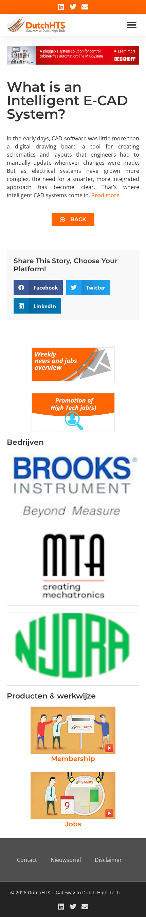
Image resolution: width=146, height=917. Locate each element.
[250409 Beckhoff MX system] (73, 62)
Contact (27, 860)
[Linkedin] (61, 7)
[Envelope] (84, 7)
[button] (131, 24)
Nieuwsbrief (66, 860)
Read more (105, 195)
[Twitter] (73, 7)
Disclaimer (108, 860)
